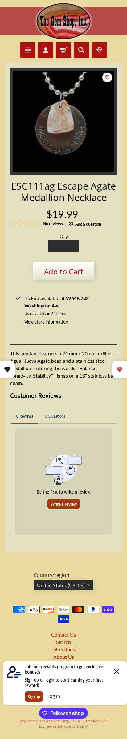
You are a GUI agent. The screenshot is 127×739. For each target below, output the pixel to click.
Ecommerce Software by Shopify (63, 726)
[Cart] (63, 50)
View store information (46, 321)
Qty (63, 236)
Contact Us (63, 634)
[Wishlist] (99, 50)
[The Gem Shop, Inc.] (63, 38)
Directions (63, 649)
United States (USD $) (60, 585)
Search (63, 642)
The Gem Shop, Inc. (61, 721)
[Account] (45, 50)
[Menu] (27, 50)
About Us (63, 657)
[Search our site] (81, 50)
